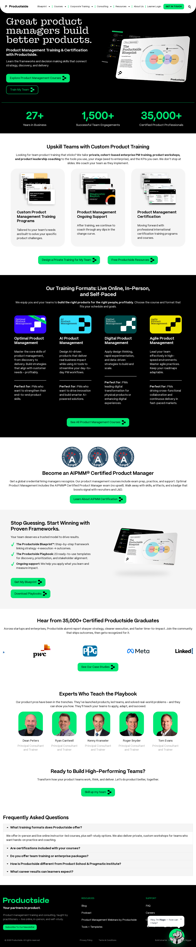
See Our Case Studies (95, 667)
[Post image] (30, 724)
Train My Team (19, 89)
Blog (84, 906)
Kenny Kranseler (98, 740)
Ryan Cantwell (64, 740)
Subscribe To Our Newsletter (19, 927)
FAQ (148, 906)
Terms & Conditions (107, 940)
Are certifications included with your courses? (45, 848)
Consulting (102, 7)
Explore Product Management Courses (35, 78)
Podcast (86, 913)
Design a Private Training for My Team (66, 260)
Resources (121, 7)
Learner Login (154, 7)
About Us (139, 7)
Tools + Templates (91, 927)
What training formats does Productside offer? (46, 827)
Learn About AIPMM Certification (95, 499)
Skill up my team (95, 792)
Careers (150, 913)
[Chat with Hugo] (176, 936)
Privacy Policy (86, 940)
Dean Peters (31, 740)
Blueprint (42, 7)
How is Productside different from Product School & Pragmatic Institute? (65, 864)
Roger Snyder (132, 740)
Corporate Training (80, 7)
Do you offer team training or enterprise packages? (49, 856)
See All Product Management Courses (95, 422)
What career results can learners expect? (41, 871)
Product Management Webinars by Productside (109, 920)
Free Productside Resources (130, 260)
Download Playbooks (27, 593)
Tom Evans (165, 740)
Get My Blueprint (25, 582)
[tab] (98, 828)
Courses (58, 7)
